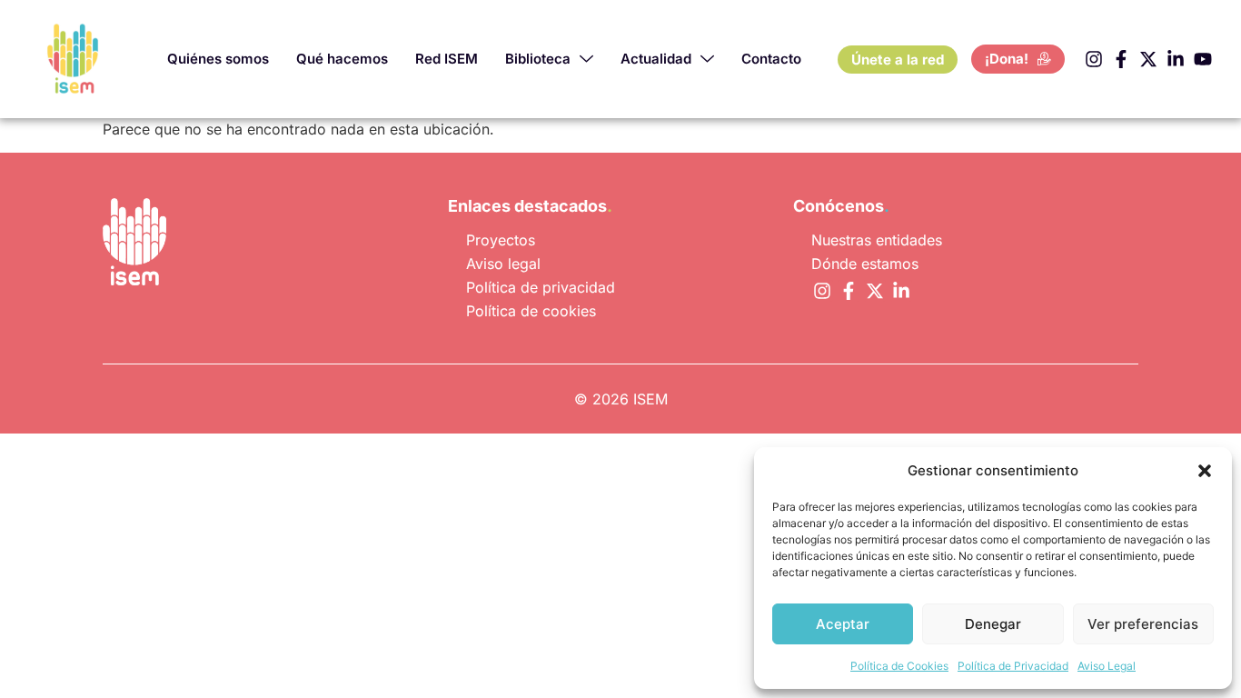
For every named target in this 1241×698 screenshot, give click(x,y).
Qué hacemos (342, 58)
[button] (1205, 471)
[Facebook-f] (1121, 59)
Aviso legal (503, 263)
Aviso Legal (1106, 666)
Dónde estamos (864, 263)
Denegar (993, 624)
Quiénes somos (218, 58)
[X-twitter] (1148, 59)
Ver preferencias (1142, 624)
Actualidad (655, 58)
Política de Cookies (899, 666)
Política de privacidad (540, 287)
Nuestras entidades (876, 240)
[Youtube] (1203, 59)
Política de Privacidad (1013, 666)
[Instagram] (1094, 59)
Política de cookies (531, 311)
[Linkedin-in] (1175, 59)
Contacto (771, 58)
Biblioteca (538, 58)
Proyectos (500, 240)
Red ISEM (446, 58)
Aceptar (842, 624)
